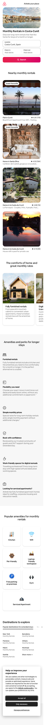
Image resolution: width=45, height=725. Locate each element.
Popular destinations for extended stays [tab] (18, 627)
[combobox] (22, 44)
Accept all (22, 698)
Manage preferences (22, 710)
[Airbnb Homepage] (4, 3)
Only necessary (21, 704)
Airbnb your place (31, 4)
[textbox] (12, 52)
